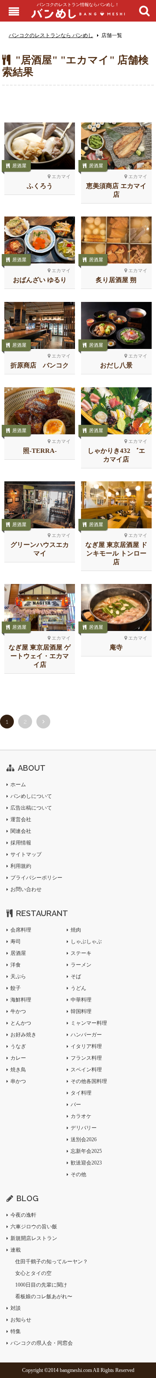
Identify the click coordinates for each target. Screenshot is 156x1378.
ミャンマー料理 (89, 1023)
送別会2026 (84, 1139)
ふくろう (40, 185)
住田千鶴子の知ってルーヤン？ (51, 1262)
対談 (15, 1308)
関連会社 (20, 831)
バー (76, 1105)
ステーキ (81, 953)
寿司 (15, 942)
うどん (78, 988)
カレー (18, 1058)
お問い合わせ (26, 889)
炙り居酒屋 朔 (116, 279)
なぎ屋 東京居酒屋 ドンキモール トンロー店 (116, 553)
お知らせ (20, 1320)
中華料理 (81, 1000)
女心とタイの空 (33, 1273)
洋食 (15, 965)
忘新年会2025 (86, 1151)
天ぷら (18, 976)
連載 (15, 1250)
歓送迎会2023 (86, 1163)
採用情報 (20, 843)
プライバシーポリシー (36, 878)
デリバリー (84, 1128)
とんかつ (20, 1023)
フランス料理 (86, 1058)
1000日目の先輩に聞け (41, 1285)
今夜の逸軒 (23, 1215)
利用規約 (20, 866)
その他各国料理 (89, 1081)
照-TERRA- (40, 450)
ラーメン (81, 965)
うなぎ (18, 1046)
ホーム (18, 785)
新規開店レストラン (33, 1238)
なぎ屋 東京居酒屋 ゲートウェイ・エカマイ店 (40, 656)
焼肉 (76, 930)
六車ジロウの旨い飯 (33, 1227)
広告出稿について (31, 808)
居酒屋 (19, 165)
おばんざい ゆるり (40, 279)
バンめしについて (31, 796)
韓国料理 (81, 1011)
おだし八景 (116, 365)
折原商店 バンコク (39, 365)
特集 (15, 1331)
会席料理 (20, 930)
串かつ (18, 1081)
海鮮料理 (20, 1000)
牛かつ (18, 1011)
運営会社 (20, 819)
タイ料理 (81, 1093)
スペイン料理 (86, 1070)
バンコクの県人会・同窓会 (41, 1343)
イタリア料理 (86, 1046)
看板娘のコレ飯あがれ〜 (43, 1296)
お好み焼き (23, 1035)
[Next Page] (43, 721)
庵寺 (116, 647)
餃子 (15, 988)
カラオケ (81, 1116)
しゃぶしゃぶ (86, 942)
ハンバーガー (86, 1035)
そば (76, 976)
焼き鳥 (18, 1070)
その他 (78, 1174)
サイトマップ (26, 854)
